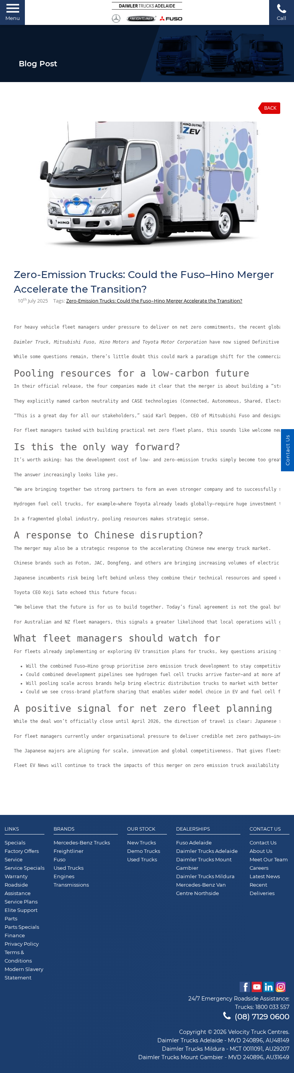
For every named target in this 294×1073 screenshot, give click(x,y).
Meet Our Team (269, 859)
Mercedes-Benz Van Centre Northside (201, 889)
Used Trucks (68, 868)
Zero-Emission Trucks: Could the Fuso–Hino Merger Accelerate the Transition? (154, 300)
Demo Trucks (143, 851)
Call (281, 18)
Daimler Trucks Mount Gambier (204, 863)
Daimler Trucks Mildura (205, 876)
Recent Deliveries (262, 889)
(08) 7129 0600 (262, 1016)
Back (270, 107)
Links (12, 829)
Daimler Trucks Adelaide (207, 851)
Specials (15, 842)
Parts (11, 918)
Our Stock (141, 829)
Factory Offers (22, 851)
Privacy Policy (22, 944)
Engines (64, 876)
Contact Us (265, 829)
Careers (259, 868)
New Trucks (141, 842)
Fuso (59, 859)
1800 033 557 (272, 1007)
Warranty (16, 876)
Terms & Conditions (18, 956)
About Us (261, 851)
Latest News (265, 876)
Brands (64, 829)
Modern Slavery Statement (24, 973)
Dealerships (193, 829)
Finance (15, 935)
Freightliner (68, 851)
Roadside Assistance (18, 889)
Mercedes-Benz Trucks (82, 842)
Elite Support (21, 910)
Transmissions (71, 885)
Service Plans (21, 902)
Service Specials (24, 868)
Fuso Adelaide (194, 842)
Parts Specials (22, 927)
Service (14, 859)
